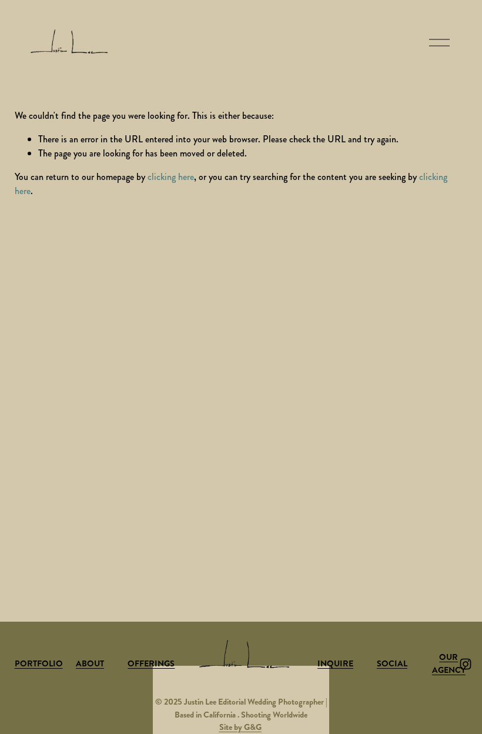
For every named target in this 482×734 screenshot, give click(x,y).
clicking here (171, 177)
